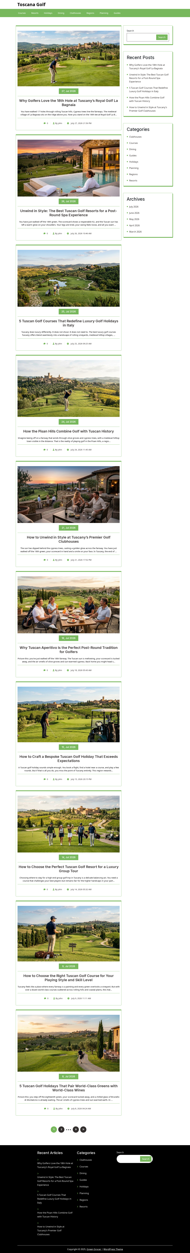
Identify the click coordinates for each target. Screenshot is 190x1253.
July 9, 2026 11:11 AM (81, 998)
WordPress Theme (113, 1249)
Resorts (34, 13)
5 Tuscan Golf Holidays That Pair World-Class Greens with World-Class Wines (68, 1088)
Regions (90, 13)
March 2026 (135, 231)
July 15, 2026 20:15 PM (81, 779)
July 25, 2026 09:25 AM (81, 343)
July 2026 (133, 206)
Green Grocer (94, 1249)
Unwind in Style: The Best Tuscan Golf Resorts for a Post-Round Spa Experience (68, 213)
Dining (61, 13)
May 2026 (134, 219)
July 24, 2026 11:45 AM (81, 449)
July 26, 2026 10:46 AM (81, 233)
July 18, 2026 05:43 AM (81, 670)
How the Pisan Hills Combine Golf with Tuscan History (68, 431)
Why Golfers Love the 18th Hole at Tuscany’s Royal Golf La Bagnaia (68, 103)
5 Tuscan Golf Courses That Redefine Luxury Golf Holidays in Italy (68, 323)
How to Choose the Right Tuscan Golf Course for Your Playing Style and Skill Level (68, 978)
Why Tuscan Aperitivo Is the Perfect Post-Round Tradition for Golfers (69, 650)
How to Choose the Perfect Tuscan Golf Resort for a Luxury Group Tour (69, 869)
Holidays (48, 13)
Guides (117, 13)
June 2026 (134, 212)
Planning (104, 13)
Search (130, 30)
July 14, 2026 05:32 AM (81, 889)
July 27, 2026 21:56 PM (81, 123)
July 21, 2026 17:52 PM (81, 560)
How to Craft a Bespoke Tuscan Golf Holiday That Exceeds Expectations (68, 758)
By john (58, 123)
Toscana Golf (31, 4)
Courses (22, 13)
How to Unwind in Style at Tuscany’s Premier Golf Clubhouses (68, 539)
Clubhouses (75, 13)
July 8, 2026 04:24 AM (81, 1108)
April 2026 (134, 225)
